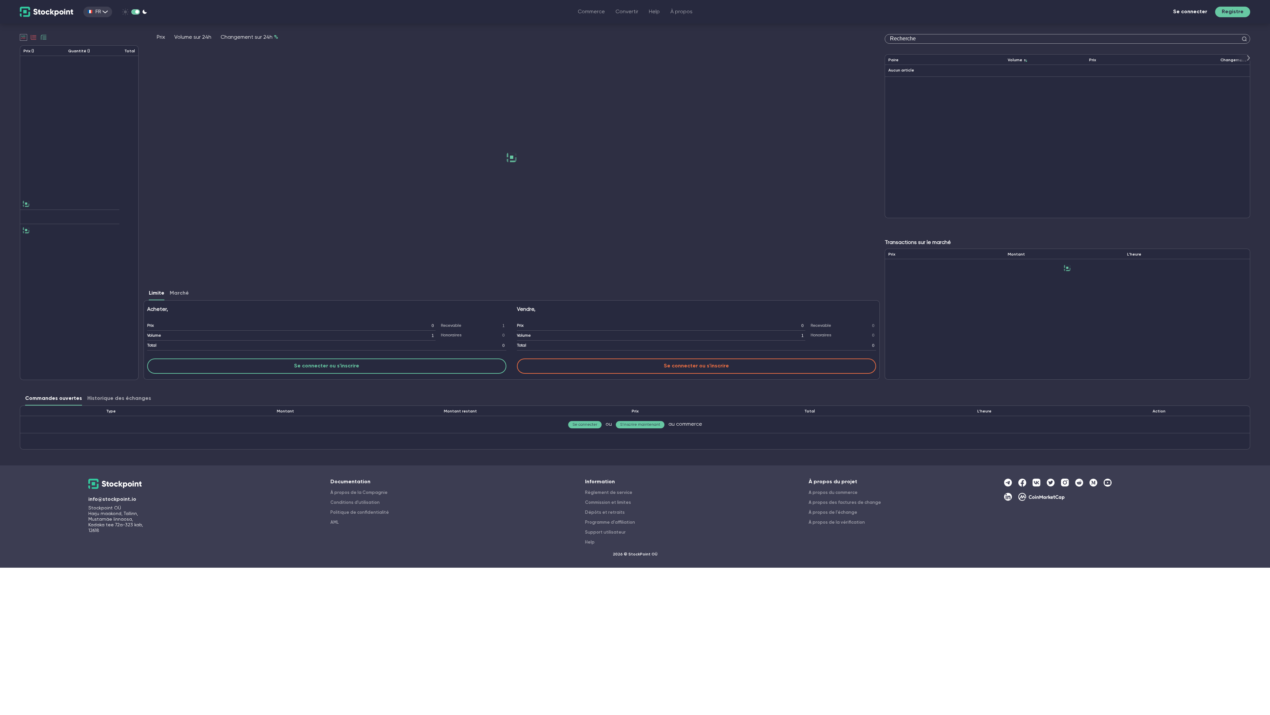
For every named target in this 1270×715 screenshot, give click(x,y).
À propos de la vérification (837, 522)
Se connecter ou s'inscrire (326, 366)
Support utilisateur (605, 532)
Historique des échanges (119, 398)
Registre (1233, 12)
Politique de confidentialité (359, 512)
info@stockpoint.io (112, 499)
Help (654, 12)
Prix (150, 326)
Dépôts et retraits (605, 512)
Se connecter (1190, 12)
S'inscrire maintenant (640, 425)
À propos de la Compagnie (359, 493)
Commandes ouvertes (53, 398)
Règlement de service (608, 493)
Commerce (591, 12)
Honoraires (451, 335)
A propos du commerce (833, 493)
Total (151, 346)
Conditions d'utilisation (355, 503)
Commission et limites (608, 503)
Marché (179, 293)
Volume (154, 336)
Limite (156, 293)
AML (334, 522)
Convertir (626, 12)
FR (98, 12)
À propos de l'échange (833, 512)
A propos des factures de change (845, 503)
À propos (681, 12)
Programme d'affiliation (610, 522)
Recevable (451, 326)
